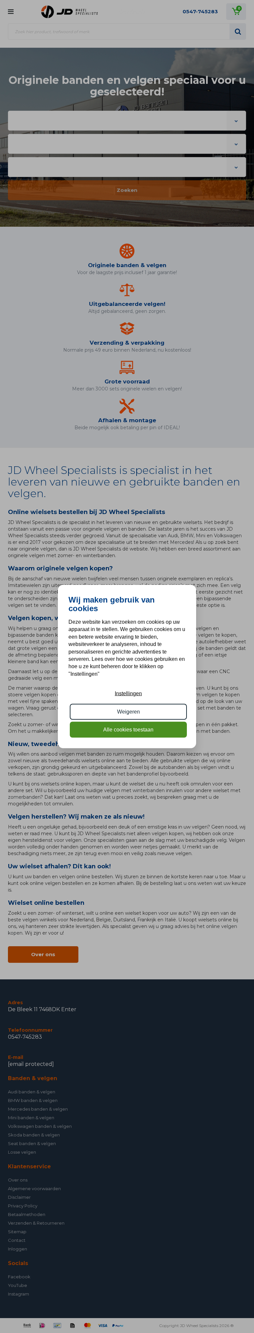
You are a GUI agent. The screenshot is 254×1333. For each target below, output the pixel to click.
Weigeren (128, 711)
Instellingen (128, 693)
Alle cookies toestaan (128, 729)
